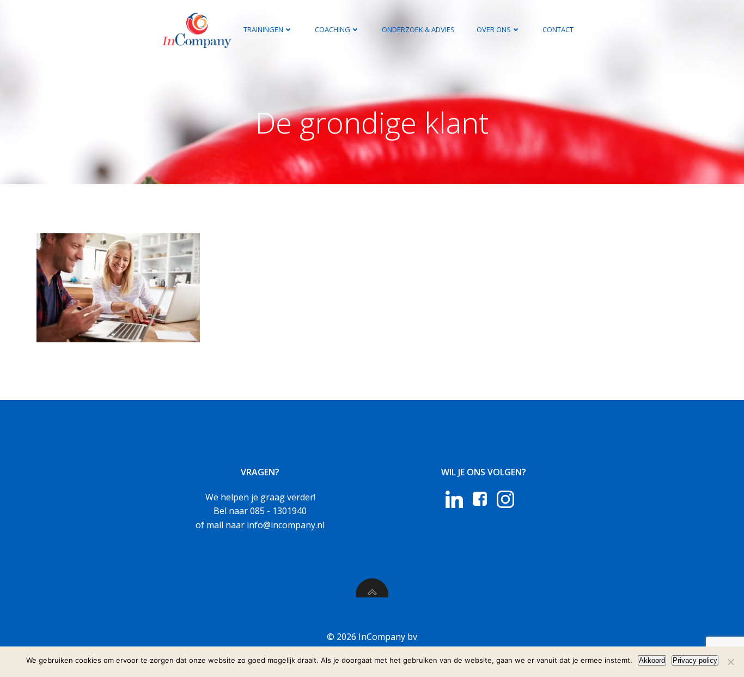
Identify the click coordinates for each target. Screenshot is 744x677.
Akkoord (652, 660)
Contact (558, 29)
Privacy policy (695, 660)
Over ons (494, 29)
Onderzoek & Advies (418, 29)
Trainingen (263, 29)
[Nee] (730, 661)
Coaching (332, 29)
